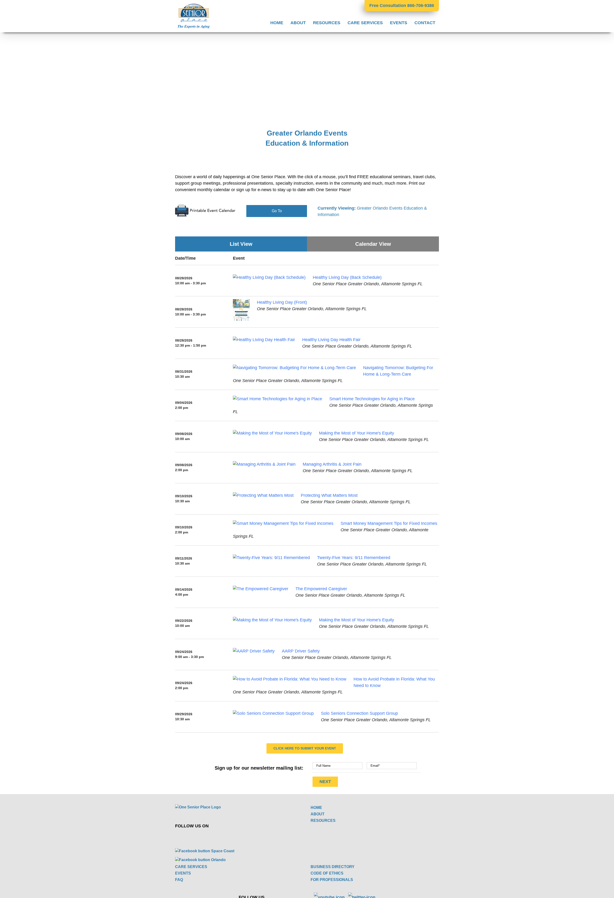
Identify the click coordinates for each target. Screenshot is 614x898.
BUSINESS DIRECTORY (332, 867)
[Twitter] (236, 836)
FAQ (179, 880)
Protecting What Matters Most (329, 495)
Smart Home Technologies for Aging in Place (372, 398)
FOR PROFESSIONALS (332, 880)
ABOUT (318, 814)
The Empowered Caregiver (321, 588)
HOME (316, 808)
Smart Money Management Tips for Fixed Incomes (389, 523)
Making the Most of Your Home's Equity (356, 433)
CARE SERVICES (191, 867)
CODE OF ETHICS (327, 873)
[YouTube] (247, 836)
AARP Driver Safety (301, 651)
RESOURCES (323, 820)
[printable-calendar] (205, 206)
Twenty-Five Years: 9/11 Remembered (353, 557)
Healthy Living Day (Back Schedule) (347, 277)
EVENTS (183, 873)
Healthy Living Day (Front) (282, 302)
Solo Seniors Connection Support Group (359, 713)
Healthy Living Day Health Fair (331, 339)
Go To (277, 211)
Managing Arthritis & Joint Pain (332, 464)
